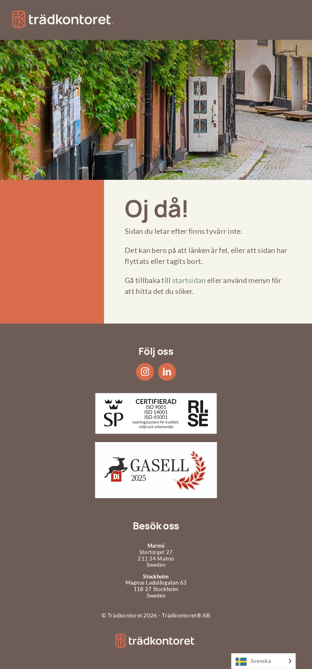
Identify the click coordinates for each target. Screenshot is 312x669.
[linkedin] (167, 372)
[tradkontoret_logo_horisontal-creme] (156, 637)
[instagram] (145, 372)
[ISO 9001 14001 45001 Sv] (156, 396)
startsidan (189, 280)
